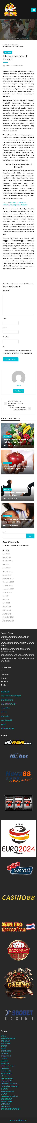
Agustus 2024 (7, 592)
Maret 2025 (7, 568)
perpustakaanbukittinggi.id (10, 1109)
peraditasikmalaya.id (8, 1038)
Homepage (6, 45)
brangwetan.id (6, 1056)
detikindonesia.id (7, 1078)
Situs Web (6, 337)
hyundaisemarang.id (7, 1066)
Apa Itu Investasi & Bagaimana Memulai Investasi (17, 655)
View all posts (18, 391)
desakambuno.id (6, 1098)
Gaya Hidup (5, 674)
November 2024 (8, 582)
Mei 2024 (6, 599)
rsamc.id (4, 1093)
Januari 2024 (7, 613)
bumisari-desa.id (6, 1101)
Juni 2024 (6, 596)
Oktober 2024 (7, 585)
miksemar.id (5, 1076)
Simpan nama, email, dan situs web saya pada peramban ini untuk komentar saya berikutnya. (18, 352)
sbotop (3, 724)
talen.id (3, 1035)
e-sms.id (4, 1045)
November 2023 (8, 620)
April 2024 (6, 603)
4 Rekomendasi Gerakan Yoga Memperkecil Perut (14, 494)
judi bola (4, 712)
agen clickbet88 (6, 720)
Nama (5, 318)
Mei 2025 (6, 564)
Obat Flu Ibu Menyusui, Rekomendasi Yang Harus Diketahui (17, 520)
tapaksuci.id (5, 1068)
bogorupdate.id (6, 1081)
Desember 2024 (8, 578)
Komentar (6, 290)
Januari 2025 (7, 575)
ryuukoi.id (4, 1053)
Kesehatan (15, 45)
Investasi (4, 678)
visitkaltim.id (5, 1103)
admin (8, 65)
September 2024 (8, 589)
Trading (3, 685)
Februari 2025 (7, 571)
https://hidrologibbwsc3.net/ (11, 695)
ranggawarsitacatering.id (9, 1096)
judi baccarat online (7, 728)
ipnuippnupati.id (6, 1073)
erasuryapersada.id (7, 1091)
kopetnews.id (5, 1040)
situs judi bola (5, 708)
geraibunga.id (5, 1043)
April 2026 (6, 554)
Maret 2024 (7, 606)
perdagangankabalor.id (9, 1083)
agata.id (3, 1048)
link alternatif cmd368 (8, 704)
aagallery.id (5, 1063)
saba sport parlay (7, 699)
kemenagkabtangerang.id (9, 1086)
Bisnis (3, 671)
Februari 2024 (7, 610)
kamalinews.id (6, 1071)
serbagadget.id (6, 1050)
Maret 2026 (7, 557)
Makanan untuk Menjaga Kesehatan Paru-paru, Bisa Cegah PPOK (17, 467)
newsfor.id (4, 1061)
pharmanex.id (5, 1106)
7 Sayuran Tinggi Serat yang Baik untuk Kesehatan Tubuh (15, 440)
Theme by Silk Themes (18, 1120)
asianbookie (5, 716)
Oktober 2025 (7, 561)
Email (5, 327)
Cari (4, 532)
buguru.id (4, 1058)
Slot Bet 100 (5, 691)
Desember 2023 (8, 617)
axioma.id (4, 1088)
